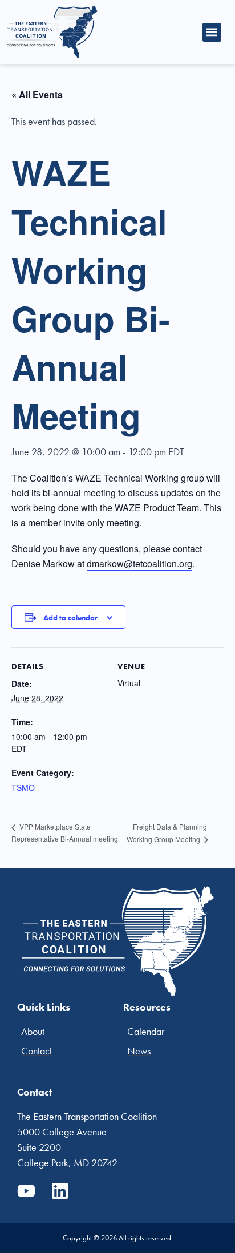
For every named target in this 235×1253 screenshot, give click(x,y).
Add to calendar (70, 617)
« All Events (37, 94)
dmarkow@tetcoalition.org (139, 563)
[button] (211, 32)
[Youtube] (26, 1191)
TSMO (23, 787)
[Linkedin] (60, 1191)
